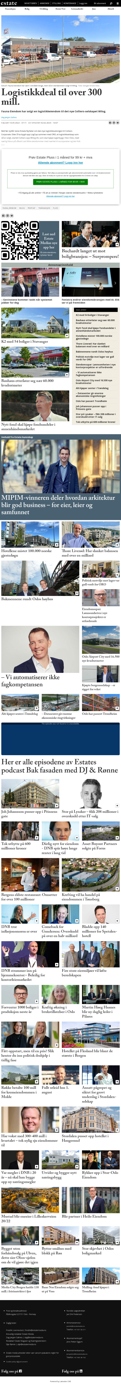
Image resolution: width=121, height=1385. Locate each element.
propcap (31, 208)
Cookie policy (11, 1361)
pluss (55, 208)
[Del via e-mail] (117, 122)
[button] (5, 283)
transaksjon (44, 208)
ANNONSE (45, 3)
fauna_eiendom (9, 208)
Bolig (27, 9)
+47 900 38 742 (80, 1357)
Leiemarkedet (77, 9)
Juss (94, 9)
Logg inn (83, 3)
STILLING (56, 3)
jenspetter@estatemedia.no (77, 1354)
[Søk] (111, 3)
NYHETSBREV (30, 3)
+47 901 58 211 (80, 1329)
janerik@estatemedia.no (76, 1326)
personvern (23, 1361)
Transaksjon (10, 9)
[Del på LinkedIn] (114, 122)
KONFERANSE (70, 3)
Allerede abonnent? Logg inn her (60, 162)
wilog (22, 208)
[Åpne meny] (117, 3)
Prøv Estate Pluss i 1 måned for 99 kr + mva (60, 182)
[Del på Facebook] (110, 122)
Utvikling (44, 9)
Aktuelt (111, 9)
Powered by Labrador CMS (60, 1381)
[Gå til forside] (9, 3)
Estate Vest (60, 9)
